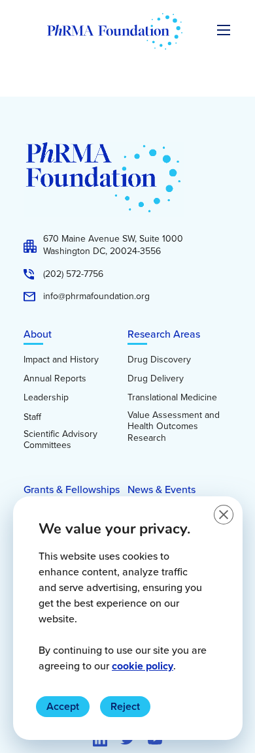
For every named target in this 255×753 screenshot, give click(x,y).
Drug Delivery (156, 379)
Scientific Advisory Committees (60, 439)
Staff (32, 417)
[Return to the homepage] (114, 31)
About (38, 334)
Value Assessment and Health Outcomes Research (174, 426)
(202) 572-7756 (73, 274)
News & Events (162, 489)
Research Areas (164, 334)
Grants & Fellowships (72, 489)
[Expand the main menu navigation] (223, 30)
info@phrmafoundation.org (96, 296)
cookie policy (142, 665)
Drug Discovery (159, 360)
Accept (62, 706)
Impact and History (61, 360)
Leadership (46, 398)
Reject (125, 706)
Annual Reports (55, 379)
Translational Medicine (172, 398)
